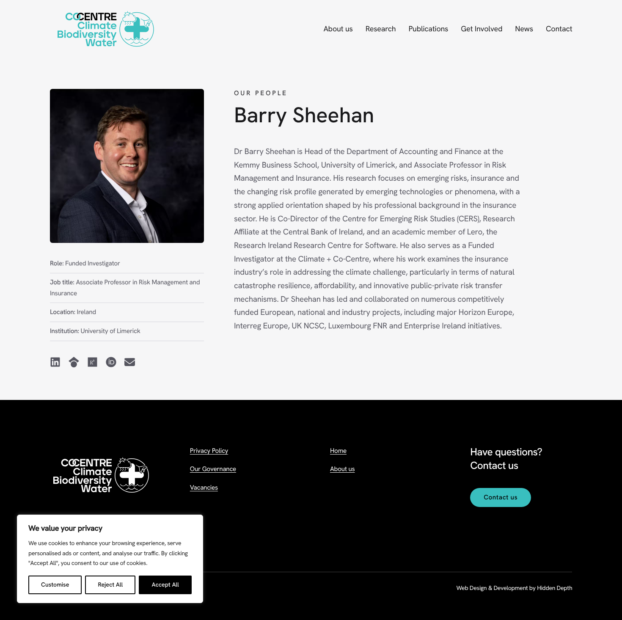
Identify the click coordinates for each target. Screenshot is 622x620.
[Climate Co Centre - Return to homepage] (105, 29)
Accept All (165, 585)
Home (338, 450)
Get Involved (481, 29)
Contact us (500, 497)
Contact (559, 29)
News (524, 29)
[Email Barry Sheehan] (129, 362)
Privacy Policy (209, 450)
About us (337, 29)
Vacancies (204, 487)
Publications (428, 29)
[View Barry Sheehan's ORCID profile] (110, 362)
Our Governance (213, 469)
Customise (55, 585)
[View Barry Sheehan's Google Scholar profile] (73, 362)
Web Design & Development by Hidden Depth (514, 588)
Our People (261, 93)
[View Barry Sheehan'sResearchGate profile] (92, 362)
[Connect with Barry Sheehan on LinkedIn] (55, 362)
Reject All (110, 585)
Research (381, 29)
